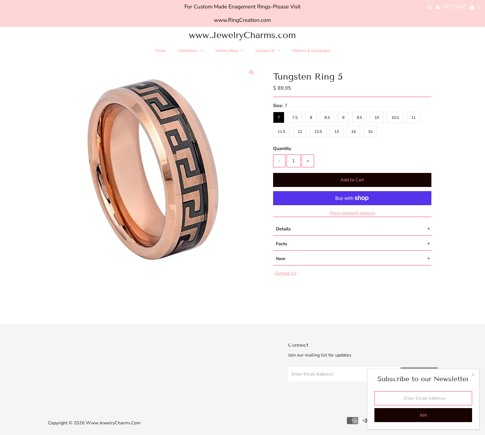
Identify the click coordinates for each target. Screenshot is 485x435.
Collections (188, 50)
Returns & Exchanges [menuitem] (311, 50)
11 (413, 117)
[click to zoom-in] (251, 72)
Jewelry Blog (226, 50)
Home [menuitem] (160, 50)
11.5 (281, 131)
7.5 (295, 117)
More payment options (352, 213)
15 (370, 131)
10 (376, 117)
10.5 (395, 117)
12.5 (318, 131)
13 (336, 131)
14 (353, 131)
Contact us (285, 273)
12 (300, 131)
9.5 (359, 117)
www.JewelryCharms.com (242, 35)
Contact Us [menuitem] (265, 50)
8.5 (327, 117)
